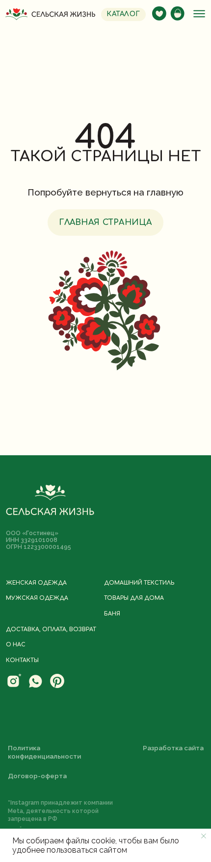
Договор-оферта (37, 776)
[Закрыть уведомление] (204, 836)
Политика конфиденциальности (44, 752)
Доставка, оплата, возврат (51, 630)
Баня (112, 614)
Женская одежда (36, 583)
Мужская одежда (37, 598)
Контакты (22, 661)
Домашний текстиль (139, 583)
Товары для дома (134, 598)
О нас (16, 645)
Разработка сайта (173, 748)
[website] (14, 686)
